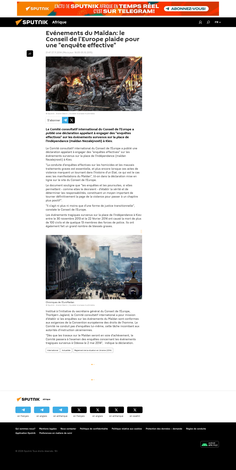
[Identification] (200, 22)
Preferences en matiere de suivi (55, 433)
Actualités (66, 350)
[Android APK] (210, 444)
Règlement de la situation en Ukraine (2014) (93, 350)
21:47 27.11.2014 (54, 52)
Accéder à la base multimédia (82, 113)
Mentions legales (48, 428)
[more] (30, 53)
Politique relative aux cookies (127, 428)
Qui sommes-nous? (25, 428)
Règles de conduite (196, 428)
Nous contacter (68, 428)
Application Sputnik (25, 433)
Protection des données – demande (164, 428)
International (52, 350)
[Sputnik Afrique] (33, 26)
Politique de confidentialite (94, 428)
